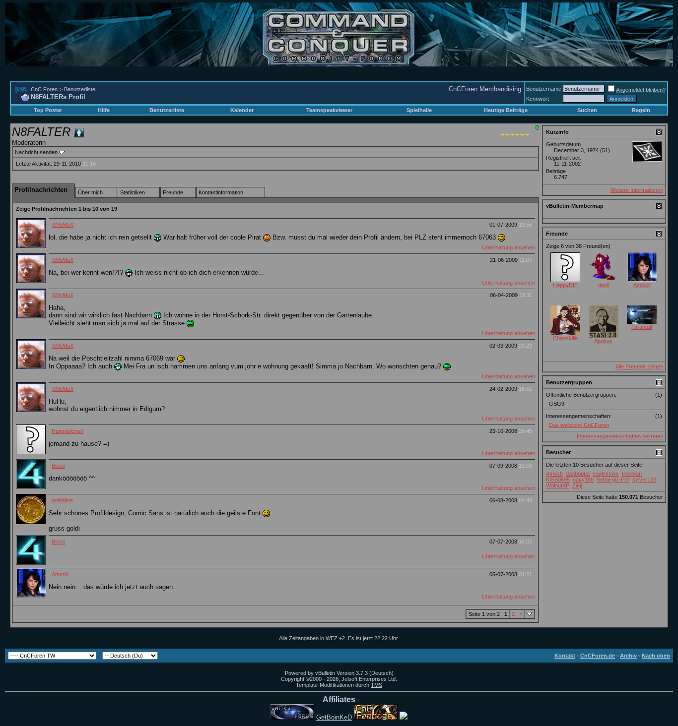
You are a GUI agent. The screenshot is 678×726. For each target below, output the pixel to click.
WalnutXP (557, 485)
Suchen (587, 110)
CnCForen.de (597, 656)
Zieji (577, 485)
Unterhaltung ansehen (508, 247)
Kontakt (564, 656)
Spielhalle (419, 110)
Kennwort (537, 99)
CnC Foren (44, 89)
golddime (62, 500)
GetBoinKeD (334, 717)
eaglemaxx (606, 474)
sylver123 (644, 480)
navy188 (583, 480)
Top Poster (48, 110)
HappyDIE (565, 285)
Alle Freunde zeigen (639, 366)
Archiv (628, 656)
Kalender (242, 110)
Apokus (603, 341)
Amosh (60, 574)
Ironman (632, 474)
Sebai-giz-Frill (613, 480)
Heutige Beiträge (506, 110)
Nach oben (656, 656)
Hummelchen (67, 431)
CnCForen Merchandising (485, 89)
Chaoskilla (565, 338)
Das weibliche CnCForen (579, 425)
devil (603, 285)
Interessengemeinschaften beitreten (620, 436)
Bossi (58, 466)
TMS (376, 685)
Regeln (641, 110)
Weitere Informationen (636, 190)
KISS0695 (558, 480)
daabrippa (578, 474)
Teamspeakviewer (329, 110)
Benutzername (543, 89)
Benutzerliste (79, 89)
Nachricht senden (36, 152)
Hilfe (104, 110)
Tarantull (641, 327)
